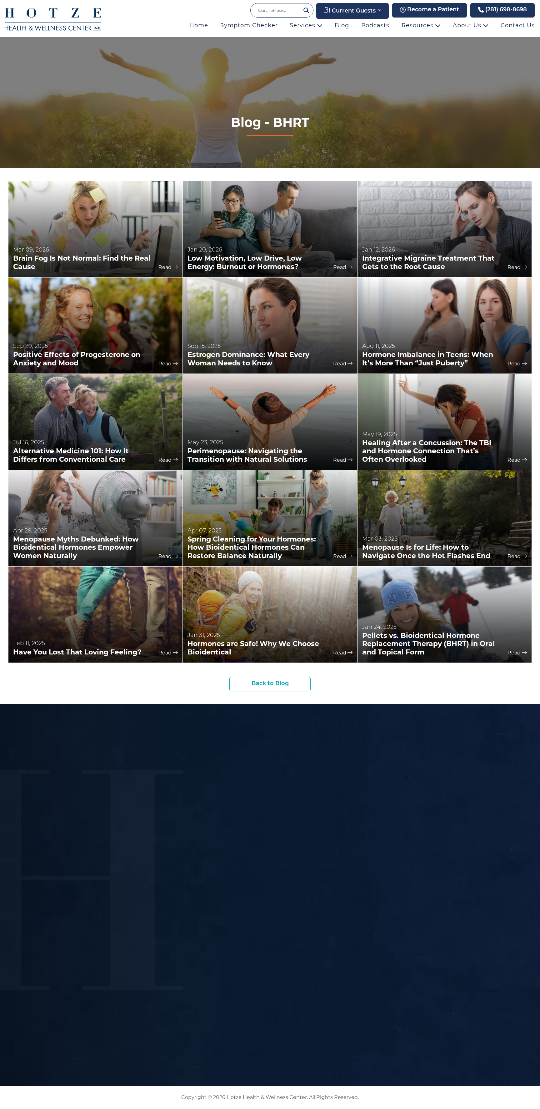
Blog (342, 25)
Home (198, 25)
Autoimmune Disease (422, 930)
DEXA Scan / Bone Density (336, 981)
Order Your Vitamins (237, 919)
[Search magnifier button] (306, 10)
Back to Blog (270, 684)
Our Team (280, 726)
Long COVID (409, 950)
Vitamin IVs (316, 971)
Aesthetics (407, 909)
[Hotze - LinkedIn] (107, 826)
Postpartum (409, 960)
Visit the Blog (411, 814)
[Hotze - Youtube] (84, 826)
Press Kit (312, 834)
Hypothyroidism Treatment (338, 882)
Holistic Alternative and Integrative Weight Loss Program (425, 977)
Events (218, 814)
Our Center (224, 794)
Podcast (311, 824)
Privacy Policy (411, 834)
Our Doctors (225, 804)
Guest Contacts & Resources (248, 940)
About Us (468, 25)
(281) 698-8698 (505, 10)
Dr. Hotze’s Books (324, 794)
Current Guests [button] (353, 11)
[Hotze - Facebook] (72, 826)
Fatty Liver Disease (418, 940)
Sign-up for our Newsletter (114, 772)
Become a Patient (432, 10)
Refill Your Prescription (241, 909)
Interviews (315, 814)
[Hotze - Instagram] (96, 826)
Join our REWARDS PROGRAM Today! (130, 795)
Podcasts (375, 25)
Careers (402, 824)
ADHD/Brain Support (421, 919)
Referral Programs (234, 930)
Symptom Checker (249, 25)
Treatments (408, 882)
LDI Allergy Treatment (331, 926)
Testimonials (226, 834)
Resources (418, 25)
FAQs (216, 845)
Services (303, 25)
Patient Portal (228, 882)
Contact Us (518, 25)
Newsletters (225, 824)
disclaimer (201, 1056)
